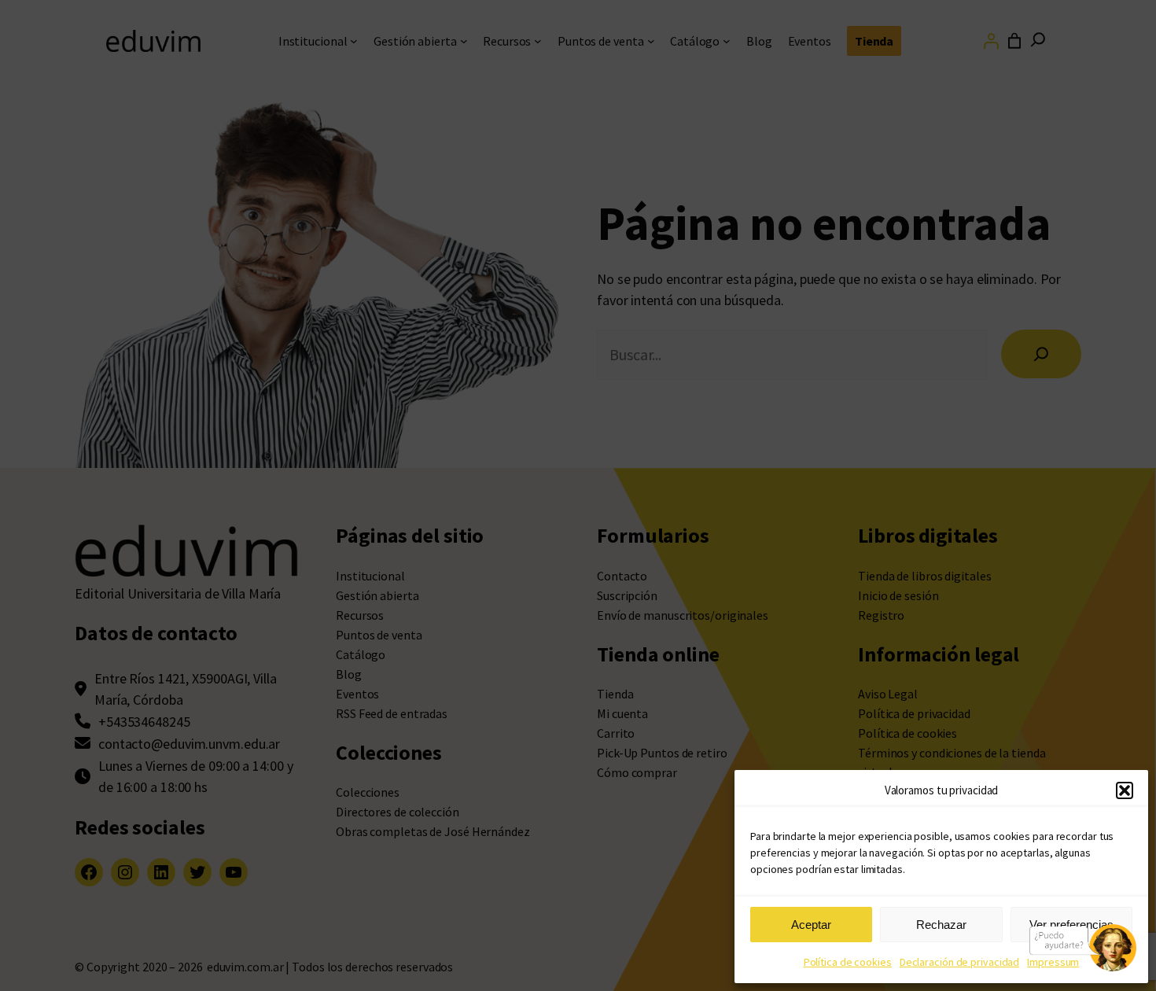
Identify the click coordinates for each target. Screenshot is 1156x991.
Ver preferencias (1071, 924)
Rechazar (941, 924)
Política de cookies (848, 962)
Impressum (1053, 962)
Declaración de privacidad (960, 962)
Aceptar (811, 924)
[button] (1124, 790)
